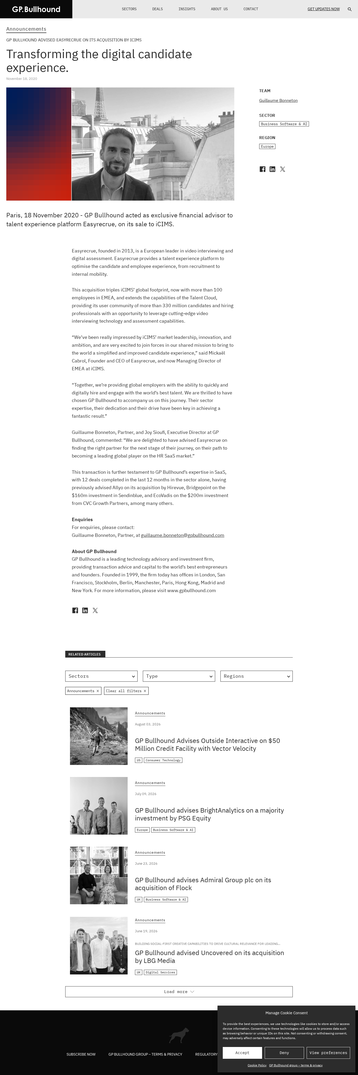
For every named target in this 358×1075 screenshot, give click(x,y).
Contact (250, 9)
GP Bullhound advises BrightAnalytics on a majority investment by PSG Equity (209, 814)
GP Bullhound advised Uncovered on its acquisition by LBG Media (209, 956)
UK (138, 899)
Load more (176, 991)
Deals (157, 9)
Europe (267, 146)
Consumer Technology (163, 760)
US (138, 760)
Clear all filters (124, 690)
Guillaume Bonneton (278, 100)
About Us (219, 9)
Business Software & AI (284, 124)
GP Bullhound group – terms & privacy (296, 1065)
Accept (242, 1052)
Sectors (129, 9)
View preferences (328, 1052)
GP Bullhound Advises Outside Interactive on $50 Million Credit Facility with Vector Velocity (207, 744)
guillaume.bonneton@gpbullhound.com (182, 535)
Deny (284, 1052)
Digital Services (160, 972)
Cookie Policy (257, 1065)
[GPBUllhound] (36, 9)
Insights (186, 9)
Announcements (26, 29)
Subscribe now (81, 1054)
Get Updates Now (324, 9)
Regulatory (206, 1054)
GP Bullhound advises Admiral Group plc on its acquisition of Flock (203, 883)
